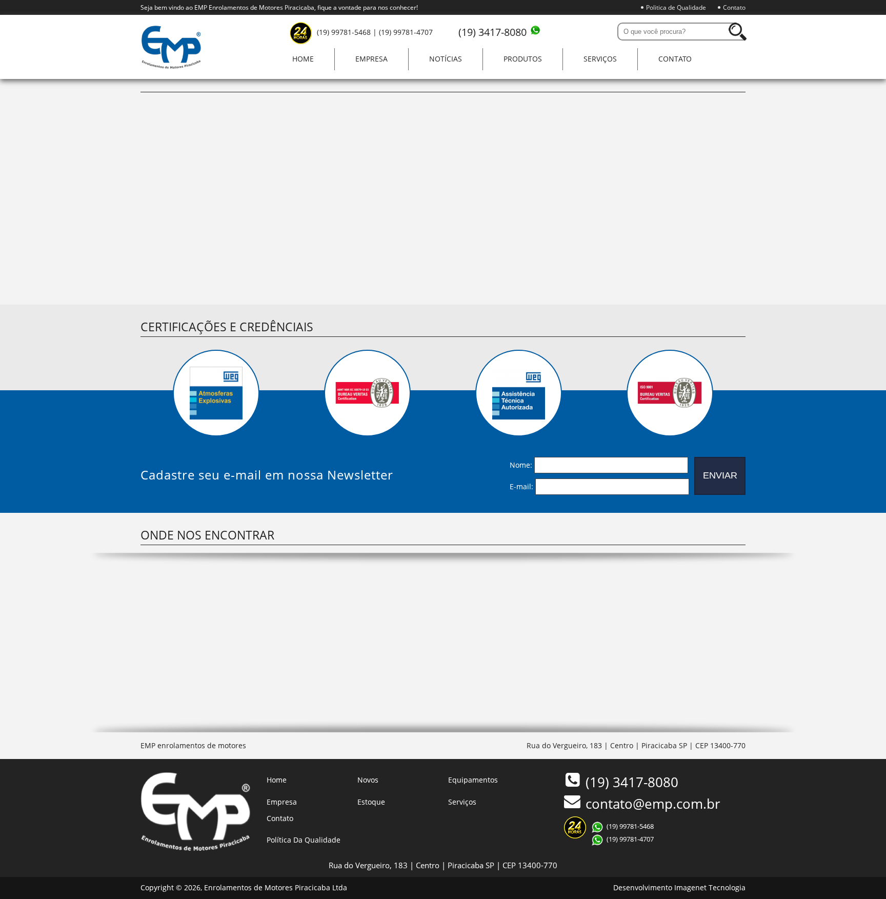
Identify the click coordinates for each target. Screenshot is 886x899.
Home (303, 59)
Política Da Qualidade (303, 840)
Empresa (371, 59)
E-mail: (521, 486)
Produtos (523, 59)
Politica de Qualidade (676, 7)
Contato (734, 7)
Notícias (445, 59)
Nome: (521, 464)
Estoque (371, 802)
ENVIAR (720, 475)
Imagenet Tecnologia (710, 887)
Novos (367, 780)
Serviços (600, 59)
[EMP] (171, 66)
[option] (216, 393)
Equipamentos (473, 780)
